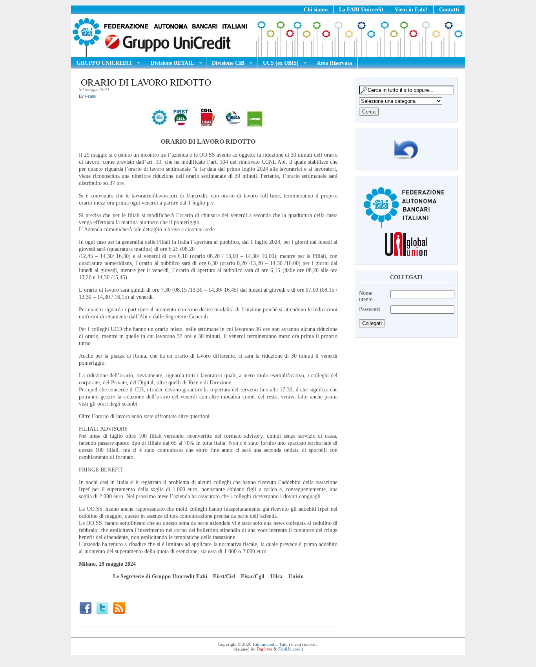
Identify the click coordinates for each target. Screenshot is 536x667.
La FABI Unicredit (361, 10)
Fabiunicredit (265, 644)
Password (369, 309)
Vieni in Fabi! (411, 10)
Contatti (449, 10)
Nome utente (365, 296)
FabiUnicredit (290, 649)
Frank (91, 96)
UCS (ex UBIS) (278, 63)
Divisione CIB (225, 63)
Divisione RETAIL (169, 63)
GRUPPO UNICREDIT (101, 63)
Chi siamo (316, 10)
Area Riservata (334, 63)
